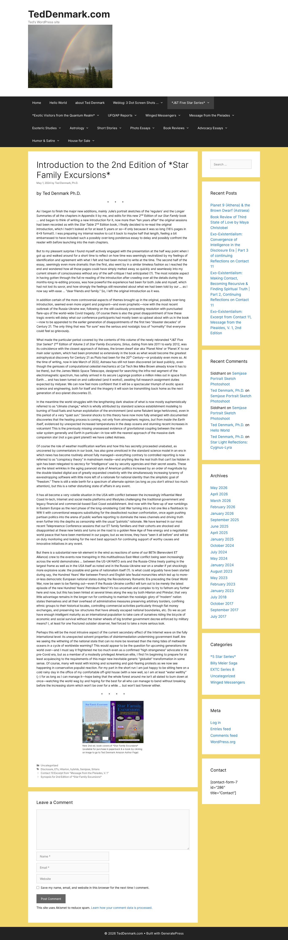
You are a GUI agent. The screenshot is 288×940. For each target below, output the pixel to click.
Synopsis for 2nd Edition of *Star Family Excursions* (71, 776)
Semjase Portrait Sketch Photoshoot (228, 378)
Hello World (58, 103)
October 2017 (221, 603)
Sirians (96, 769)
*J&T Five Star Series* (188, 103)
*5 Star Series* (223, 656)
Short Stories (107, 128)
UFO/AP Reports (120, 115)
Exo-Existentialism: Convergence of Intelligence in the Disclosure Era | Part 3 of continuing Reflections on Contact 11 (229, 250)
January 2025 (222, 539)
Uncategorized (49, 765)
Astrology (77, 128)
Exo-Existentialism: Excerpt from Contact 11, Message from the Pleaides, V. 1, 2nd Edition (231, 322)
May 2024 (218, 558)
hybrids (74, 769)
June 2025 (219, 526)
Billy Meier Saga (223, 663)
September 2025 (224, 520)
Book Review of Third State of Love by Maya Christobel (229, 222)
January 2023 (222, 591)
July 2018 (218, 597)
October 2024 (222, 545)
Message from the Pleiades (209, 115)
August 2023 (221, 571)
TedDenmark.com (69, 14)
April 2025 (219, 533)
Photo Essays (140, 128)
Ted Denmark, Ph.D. (227, 390)
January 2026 (222, 513)
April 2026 (219, 494)
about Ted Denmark (90, 103)
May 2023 (218, 578)
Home (36, 103)
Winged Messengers (160, 115)
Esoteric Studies (44, 128)
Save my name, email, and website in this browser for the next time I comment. (95, 887)
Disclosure (47, 769)
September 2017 (224, 610)
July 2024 (218, 552)
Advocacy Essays (210, 128)
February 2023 (222, 584)
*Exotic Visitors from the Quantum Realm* (63, 115)
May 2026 (218, 488)
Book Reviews (173, 128)
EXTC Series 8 (222, 669)
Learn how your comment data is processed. (121, 907)
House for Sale (79, 141)
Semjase (85, 769)
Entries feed (220, 729)
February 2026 (222, 507)
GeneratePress (172, 933)
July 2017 (218, 616)
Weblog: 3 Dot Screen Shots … (136, 103)
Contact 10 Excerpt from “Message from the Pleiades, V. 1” (75, 773)
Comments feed (224, 735)
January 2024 (222, 565)
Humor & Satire (43, 141)
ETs (56, 769)
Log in (215, 723)
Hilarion (64, 769)
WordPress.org (222, 742)
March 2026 (220, 500)
